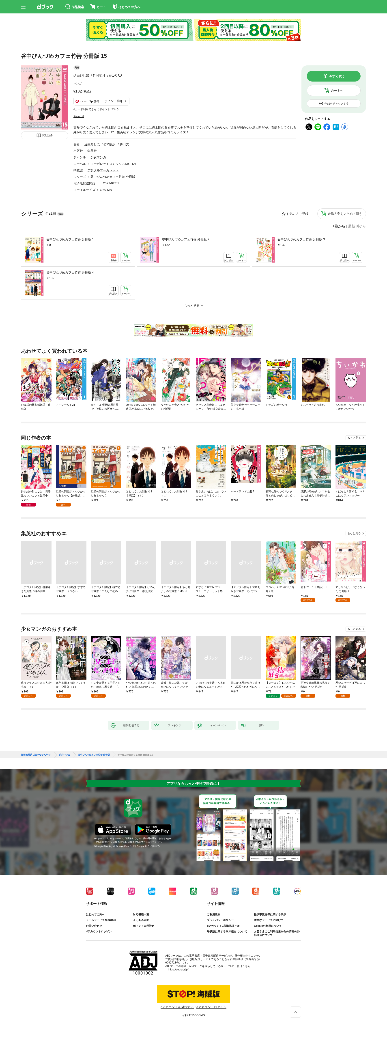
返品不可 (78, 116)
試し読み (47, 135)
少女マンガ (98, 157)
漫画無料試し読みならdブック (36, 755)
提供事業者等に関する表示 (270, 914)
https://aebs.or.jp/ (178, 969)
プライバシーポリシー (220, 920)
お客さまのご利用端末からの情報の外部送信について (277, 933)
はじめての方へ (95, 914)
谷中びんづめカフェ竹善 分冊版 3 (301, 239)
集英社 (92, 151)
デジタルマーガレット (103, 170)
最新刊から (357, 226)
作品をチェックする (337, 103)
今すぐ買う (337, 76)
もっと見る (354, 437)
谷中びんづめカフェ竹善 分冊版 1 (70, 239)
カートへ (337, 90)
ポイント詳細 (113, 101)
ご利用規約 (213, 914)
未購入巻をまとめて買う (345, 214)
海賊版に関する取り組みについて (227, 931)
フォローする (120, 75)
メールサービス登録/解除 (101, 920)
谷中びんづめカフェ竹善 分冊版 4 (70, 272)
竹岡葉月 (99, 75)
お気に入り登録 (297, 214)
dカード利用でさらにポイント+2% (94, 109)
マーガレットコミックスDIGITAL (113, 164)
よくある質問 (141, 920)
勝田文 (124, 144)
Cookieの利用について (268, 925)
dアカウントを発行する (177, 1007)
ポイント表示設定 (144, 925)
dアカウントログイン (99, 931)
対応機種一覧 (141, 914)
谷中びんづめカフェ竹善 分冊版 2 (185, 239)
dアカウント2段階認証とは (223, 925)
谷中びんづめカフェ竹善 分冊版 (112, 177)
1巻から (339, 226)
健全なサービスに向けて (269, 920)
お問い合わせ (94, 925)
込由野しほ (81, 75)
